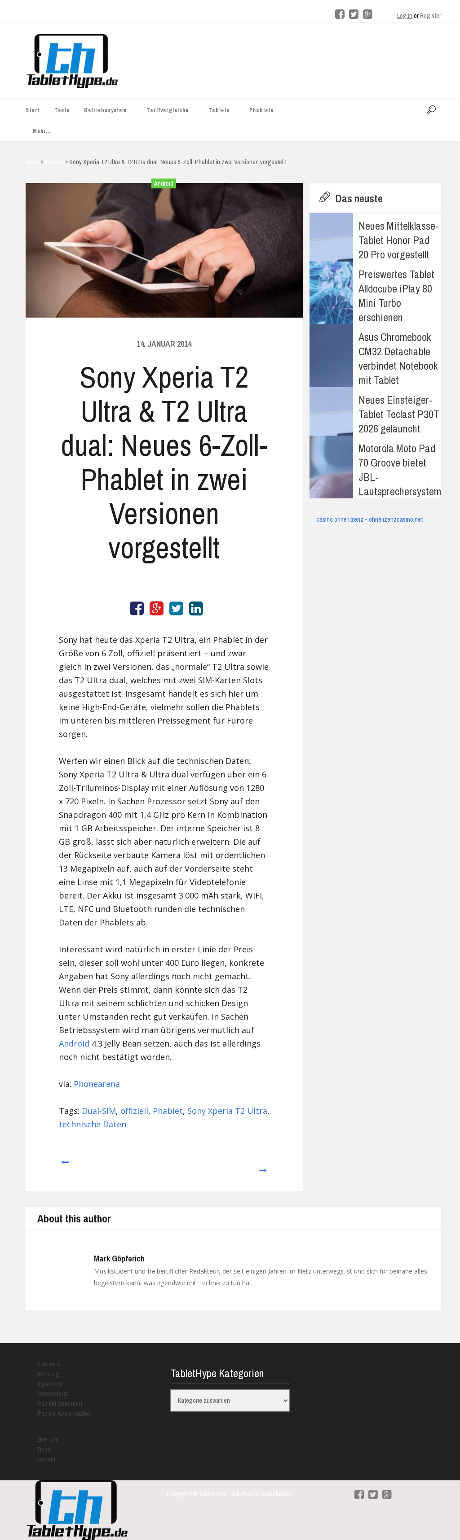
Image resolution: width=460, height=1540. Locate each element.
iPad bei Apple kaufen (63, 1413)
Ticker (44, 1449)
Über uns (47, 1439)
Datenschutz (52, 1394)
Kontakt (45, 1459)
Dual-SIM (99, 1110)
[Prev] (64, 1166)
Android (163, 183)
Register (430, 16)
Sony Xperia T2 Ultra (227, 1110)
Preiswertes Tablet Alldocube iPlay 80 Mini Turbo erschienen (396, 295)
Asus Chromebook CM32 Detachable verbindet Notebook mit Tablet (398, 358)
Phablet (168, 1110)
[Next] (263, 1166)
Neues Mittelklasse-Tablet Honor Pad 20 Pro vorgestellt (398, 240)
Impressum (49, 1384)
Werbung (47, 1374)
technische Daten (92, 1124)
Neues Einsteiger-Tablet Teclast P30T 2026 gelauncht (398, 414)
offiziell (134, 1110)
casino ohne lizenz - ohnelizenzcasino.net (369, 519)
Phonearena (97, 1083)
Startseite (48, 1364)
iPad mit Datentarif (59, 1404)
